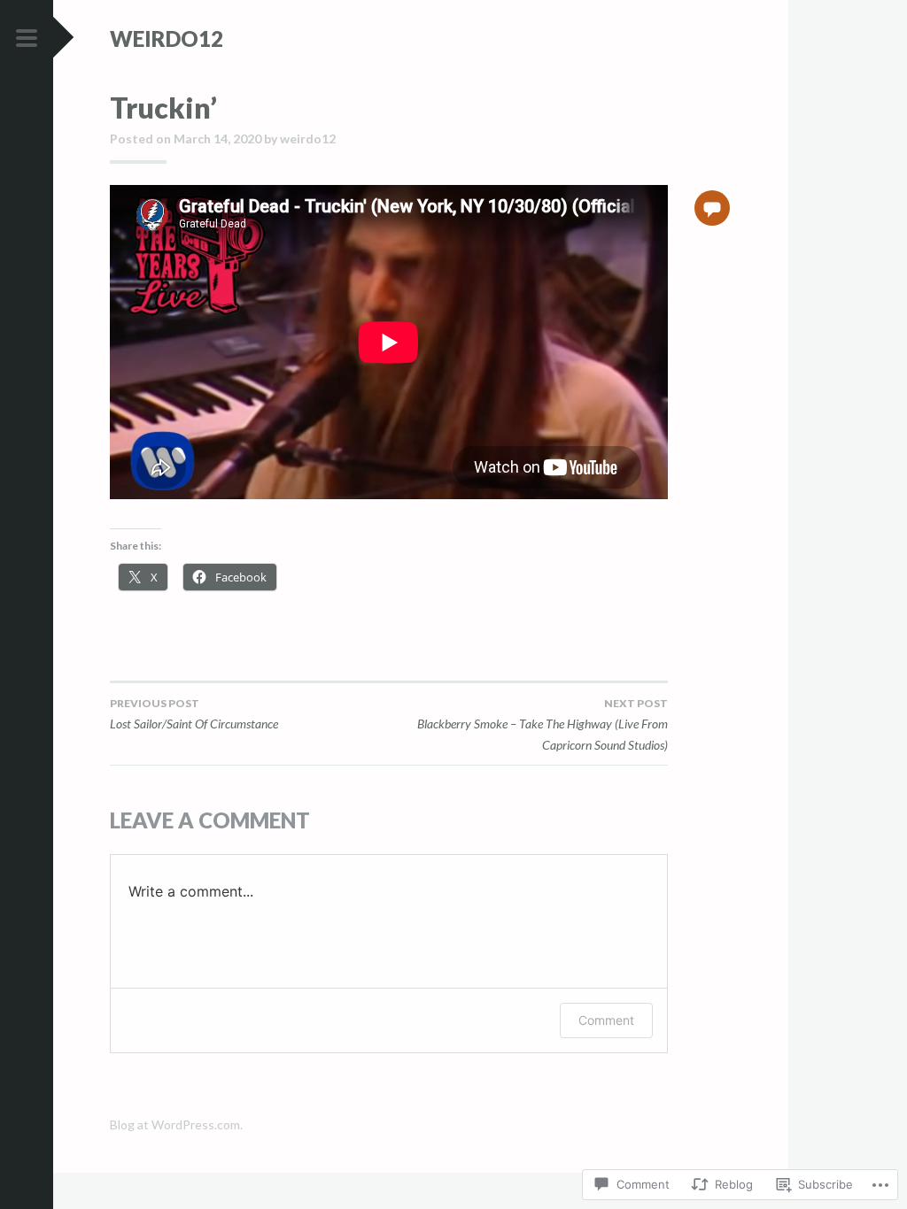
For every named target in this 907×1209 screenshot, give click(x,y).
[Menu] (26, 39)
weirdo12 (166, 38)
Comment (606, 1020)
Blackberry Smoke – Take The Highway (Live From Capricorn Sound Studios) (542, 724)
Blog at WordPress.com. (176, 1124)
